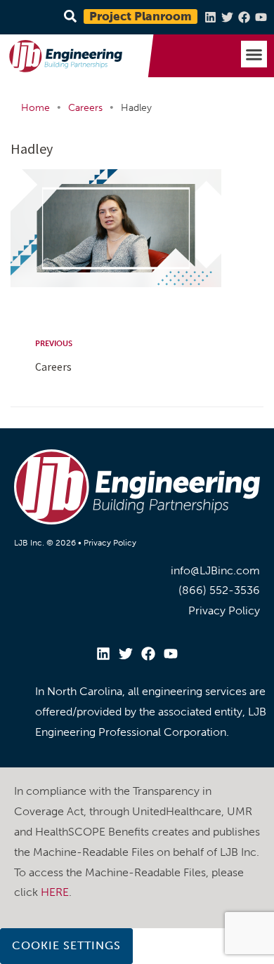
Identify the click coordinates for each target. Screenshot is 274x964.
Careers (85, 108)
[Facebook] (244, 17)
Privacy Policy (110, 543)
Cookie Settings (66, 945)
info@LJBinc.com (215, 570)
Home (35, 108)
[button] (254, 54)
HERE (55, 892)
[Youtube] (261, 17)
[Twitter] (227, 17)
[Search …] (68, 17)
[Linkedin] (210, 17)
